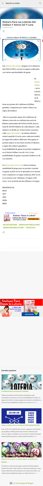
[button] (3, 31)
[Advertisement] (18, 87)
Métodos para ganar (10, 224)
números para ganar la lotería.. (13, 227)
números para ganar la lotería (29, 224)
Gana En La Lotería (13, 3)
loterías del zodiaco (13, 66)
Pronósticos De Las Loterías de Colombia (15, 391)
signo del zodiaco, (13, 133)
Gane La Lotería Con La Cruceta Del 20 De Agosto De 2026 (21, 425)
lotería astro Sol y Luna (14, 165)
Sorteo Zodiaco (37, 85)
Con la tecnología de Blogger (22, 483)
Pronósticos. (30, 227)
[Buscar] (40, 3)
